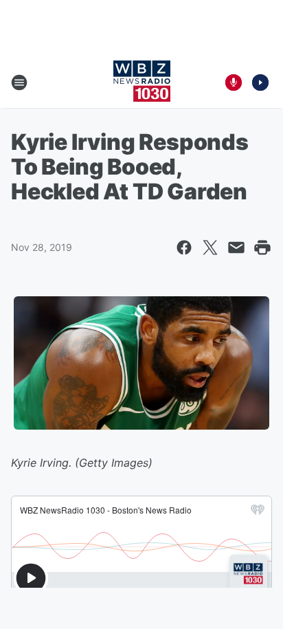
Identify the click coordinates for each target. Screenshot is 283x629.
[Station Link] (141, 82)
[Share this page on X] (210, 247)
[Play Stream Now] (260, 82)
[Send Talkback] (233, 82)
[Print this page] (262, 247)
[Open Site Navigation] (19, 82)
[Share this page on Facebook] (184, 247)
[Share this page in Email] (236, 247)
